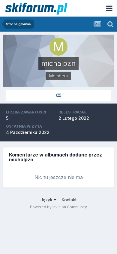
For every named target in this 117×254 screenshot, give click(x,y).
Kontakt (69, 199)
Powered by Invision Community (58, 207)
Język (47, 199)
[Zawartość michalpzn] (58, 95)
